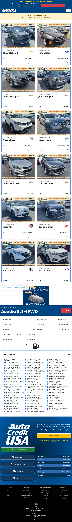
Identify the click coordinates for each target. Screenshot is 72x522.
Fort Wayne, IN (19, 457)
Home (2, 288)
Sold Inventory (10, 288)
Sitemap (8, 495)
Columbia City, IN (18, 464)
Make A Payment (54, 436)
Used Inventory (26, 487)
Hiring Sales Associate (45, 487)
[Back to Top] (68, 518)
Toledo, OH (19, 478)
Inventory (8, 490)
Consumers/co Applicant (27, 493)
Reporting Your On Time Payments (26, 496)
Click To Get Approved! (18, 450)
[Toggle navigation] (68, 10)
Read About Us (63, 490)
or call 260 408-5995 (29, 4)
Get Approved (8, 487)
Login (36, 519)
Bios (8, 498)
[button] (36, 383)
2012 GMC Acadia (20, 288)
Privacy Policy (8, 493)
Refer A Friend (63, 487)
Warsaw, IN (19, 471)
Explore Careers (53, 5)
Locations (64, 498)
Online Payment (17, 4)
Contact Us (64, 493)
